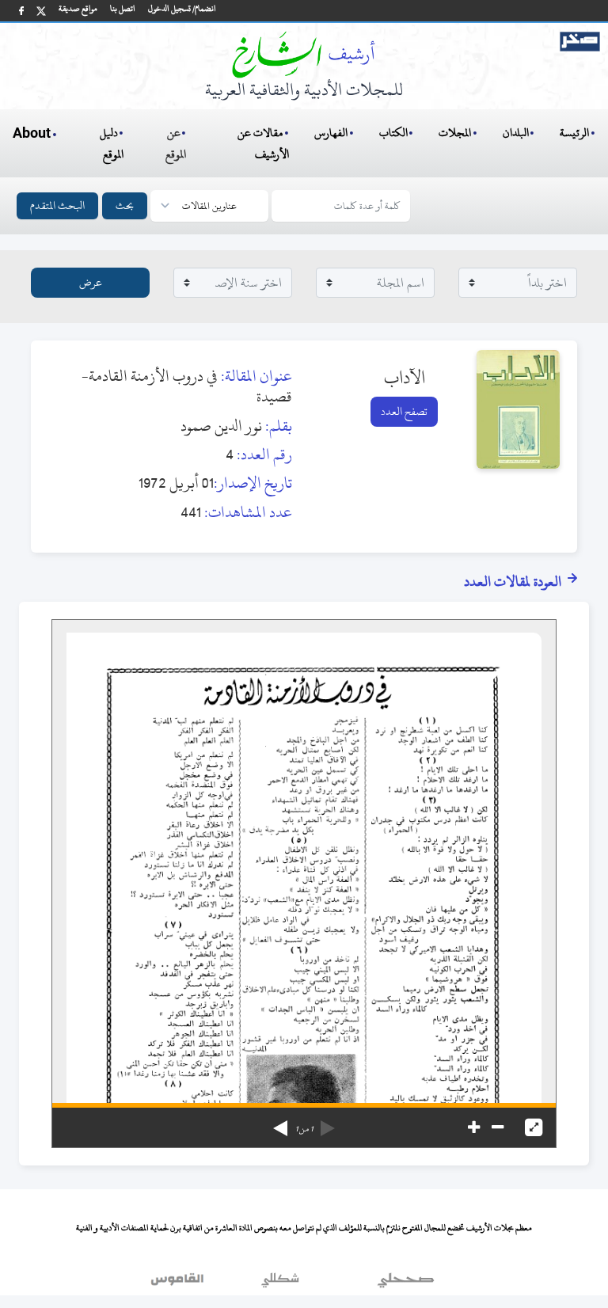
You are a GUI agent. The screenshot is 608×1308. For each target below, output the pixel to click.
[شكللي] (280, 1283)
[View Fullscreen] (533, 1127)
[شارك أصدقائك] (21, 10)
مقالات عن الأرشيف (263, 143)
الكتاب (393, 132)
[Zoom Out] (498, 1127)
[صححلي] (405, 1283)
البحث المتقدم (57, 205)
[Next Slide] (280, 1122)
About (32, 134)
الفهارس (331, 132)
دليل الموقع (112, 143)
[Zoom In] (474, 1127)
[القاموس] (179, 1283)
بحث (125, 205)
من (304, 1129)
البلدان (516, 132)
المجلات (455, 132)
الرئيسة (574, 132)
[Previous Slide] (328, 1122)
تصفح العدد (404, 411)
